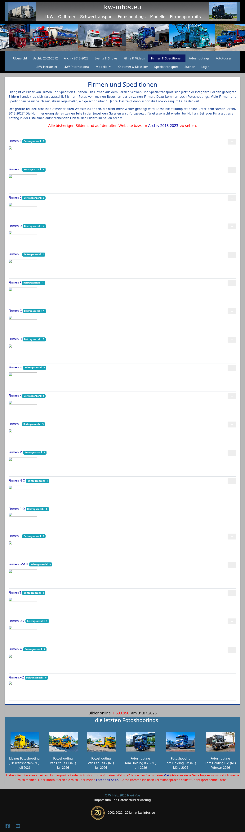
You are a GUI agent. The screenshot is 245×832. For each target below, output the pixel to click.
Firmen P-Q (17, 509)
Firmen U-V (17, 621)
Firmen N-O (17, 480)
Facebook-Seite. (107, 780)
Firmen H (15, 339)
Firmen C (15, 197)
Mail (166, 775)
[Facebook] (7, 826)
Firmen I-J (15, 367)
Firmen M (15, 452)
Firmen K (15, 395)
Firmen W (15, 649)
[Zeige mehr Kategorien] (232, 142)
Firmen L (15, 424)
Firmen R (15, 536)
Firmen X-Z (16, 677)
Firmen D (15, 226)
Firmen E (15, 254)
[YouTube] (18, 826)
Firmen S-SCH (18, 564)
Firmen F (15, 282)
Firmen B (15, 169)
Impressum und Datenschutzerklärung (122, 800)
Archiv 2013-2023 (164, 125)
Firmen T (15, 592)
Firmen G (15, 311)
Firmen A (15, 141)
